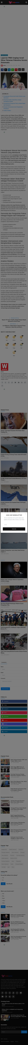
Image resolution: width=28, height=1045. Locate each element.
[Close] (25, 513)
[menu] (1, 2)
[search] (26, 2)
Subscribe (14, 528)
